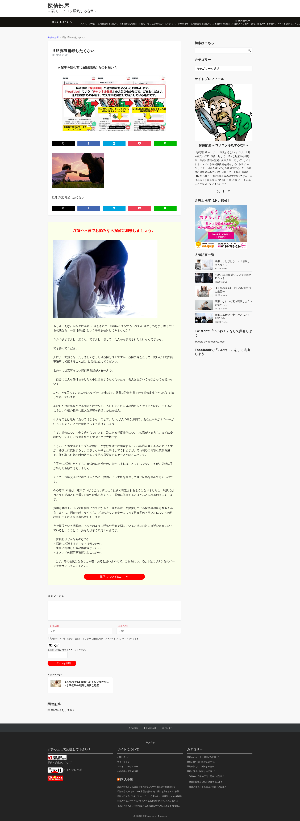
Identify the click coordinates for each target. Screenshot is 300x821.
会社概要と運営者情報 (127, 771)
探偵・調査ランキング (60, 762)
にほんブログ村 (72, 770)
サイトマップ (123, 762)
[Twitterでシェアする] (63, 143)
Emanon (162, 816)
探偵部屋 (58, 6)
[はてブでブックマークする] (114, 143)
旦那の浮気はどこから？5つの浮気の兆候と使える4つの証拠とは (147, 801)
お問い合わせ (123, 757)
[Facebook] (223, 191)
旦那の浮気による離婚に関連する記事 (207, 787)
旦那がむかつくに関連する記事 (203, 757)
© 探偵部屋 (139, 816)
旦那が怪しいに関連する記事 (201, 766)
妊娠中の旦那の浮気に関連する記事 (206, 776)
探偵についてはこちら (114, 576)
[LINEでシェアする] (165, 143)
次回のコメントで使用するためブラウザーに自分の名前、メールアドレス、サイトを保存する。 (96, 638)
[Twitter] (218, 191)
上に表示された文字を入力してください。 (67, 650)
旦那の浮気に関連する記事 (201, 771)
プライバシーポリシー (127, 766)
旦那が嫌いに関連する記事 (201, 762)
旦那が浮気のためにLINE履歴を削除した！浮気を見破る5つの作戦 (148, 791)
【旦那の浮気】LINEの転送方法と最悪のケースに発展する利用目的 (148, 806)
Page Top (150, 742)
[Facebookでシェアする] (88, 143)
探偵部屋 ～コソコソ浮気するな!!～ (223, 145)
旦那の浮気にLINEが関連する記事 (205, 782)
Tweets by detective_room (210, 341)
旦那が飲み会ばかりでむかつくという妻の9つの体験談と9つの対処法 (149, 796)
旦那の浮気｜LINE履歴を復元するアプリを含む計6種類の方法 (146, 787)
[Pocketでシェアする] (139, 143)
